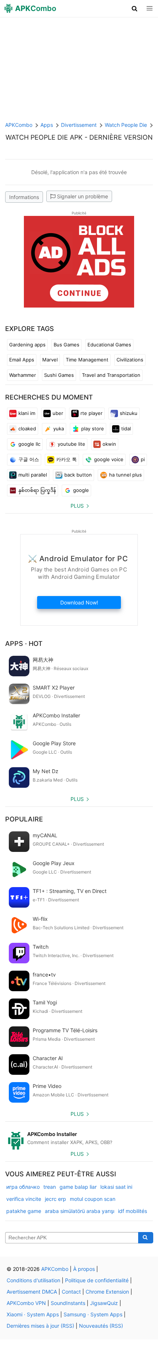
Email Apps (21, 360)
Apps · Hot (24, 643)
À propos (84, 1269)
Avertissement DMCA (32, 1291)
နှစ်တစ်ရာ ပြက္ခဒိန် (37, 490)
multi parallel (32, 475)
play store (92, 428)
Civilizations (129, 360)
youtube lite (71, 444)
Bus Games (66, 345)
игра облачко (23, 1187)
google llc (29, 444)
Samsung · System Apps (93, 1314)
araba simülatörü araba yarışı (79, 1211)
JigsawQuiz (104, 1303)
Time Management (87, 360)
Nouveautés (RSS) (101, 1326)
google (81, 490)
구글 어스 (28, 459)
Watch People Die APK (44, 137)
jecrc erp (55, 1199)
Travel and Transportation (111, 375)
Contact (71, 1291)
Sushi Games (59, 375)
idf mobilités (132, 1211)
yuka (58, 428)
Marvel (50, 360)
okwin (109, 444)
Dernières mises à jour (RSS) (40, 1326)
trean (49, 1187)
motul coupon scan (92, 1199)
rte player (91, 413)
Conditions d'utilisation (33, 1280)
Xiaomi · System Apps (33, 1314)
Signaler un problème (82, 196)
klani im (26, 413)
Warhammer (22, 375)
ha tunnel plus (125, 475)
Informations (24, 197)
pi (143, 459)
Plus (77, 506)
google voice (108, 459)
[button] (134, 8)
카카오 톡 (66, 459)
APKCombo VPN (26, 1303)
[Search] (145, 1238)
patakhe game (23, 1211)
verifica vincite (23, 1199)
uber (58, 413)
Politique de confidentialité (97, 1280)
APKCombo (18, 125)
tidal (126, 428)
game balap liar (78, 1187)
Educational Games (109, 345)
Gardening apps (27, 345)
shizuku (128, 413)
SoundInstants (68, 1303)
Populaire (24, 819)
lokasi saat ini (116, 1187)
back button (78, 475)
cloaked (27, 428)
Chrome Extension (107, 1291)
